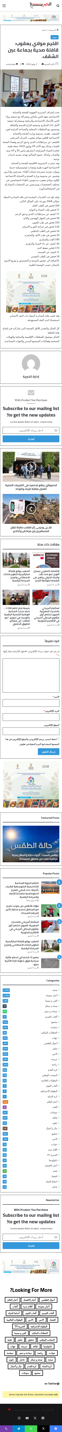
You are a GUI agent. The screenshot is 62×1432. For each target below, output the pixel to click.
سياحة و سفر (50, 1011)
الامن (54, 1054)
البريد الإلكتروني (51, 711)
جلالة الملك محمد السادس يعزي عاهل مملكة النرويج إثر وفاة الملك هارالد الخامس (31, 856)
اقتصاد (54, 1176)
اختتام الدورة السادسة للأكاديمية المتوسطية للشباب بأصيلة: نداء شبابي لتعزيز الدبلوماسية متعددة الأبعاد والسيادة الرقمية (22, 890)
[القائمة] (4, 6)
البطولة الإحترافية (49, 1091)
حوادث (54, 1144)
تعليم (55, 1048)
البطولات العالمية (49, 1080)
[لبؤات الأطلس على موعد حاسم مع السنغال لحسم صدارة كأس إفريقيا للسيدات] (50, 910)
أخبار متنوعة (51, 995)
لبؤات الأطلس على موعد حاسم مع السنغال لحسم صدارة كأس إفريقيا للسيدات (22, 909)
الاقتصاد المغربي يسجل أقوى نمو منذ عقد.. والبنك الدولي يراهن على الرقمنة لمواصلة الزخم (46, 576)
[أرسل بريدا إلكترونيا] (43, 64)
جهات (54, 1038)
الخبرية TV (52, 1155)
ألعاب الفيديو (51, 1016)
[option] (31, 844)
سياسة (54, 1027)
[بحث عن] (58, 6)
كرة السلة (52, 1096)
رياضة (54, 1064)
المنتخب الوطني (49, 1075)
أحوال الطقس (50, 1043)
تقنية (55, 1171)
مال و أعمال (51, 1128)
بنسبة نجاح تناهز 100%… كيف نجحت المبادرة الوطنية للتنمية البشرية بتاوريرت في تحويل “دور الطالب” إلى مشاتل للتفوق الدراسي (17, 616)
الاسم (56, 696)
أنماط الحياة (51, 1181)
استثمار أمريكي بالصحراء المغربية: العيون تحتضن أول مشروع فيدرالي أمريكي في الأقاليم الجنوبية (46, 614)
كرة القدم (52, 1069)
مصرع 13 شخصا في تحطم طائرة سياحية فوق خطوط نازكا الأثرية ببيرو (22, 960)
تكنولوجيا (53, 1160)
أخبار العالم (52, 1101)
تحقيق (54, 1133)
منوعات (53, 1112)
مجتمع (54, 1022)
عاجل (54, 1187)
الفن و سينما (51, 1000)
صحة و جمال (51, 1006)
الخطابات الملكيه (49, 1032)
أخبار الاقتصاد (51, 1165)
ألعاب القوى (51, 1085)
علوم (55, 1123)
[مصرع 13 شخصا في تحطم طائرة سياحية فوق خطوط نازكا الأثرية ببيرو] (50, 962)
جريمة (54, 1059)
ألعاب (54, 1107)
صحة (44, 30)
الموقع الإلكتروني (51, 725)
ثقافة (54, 1117)
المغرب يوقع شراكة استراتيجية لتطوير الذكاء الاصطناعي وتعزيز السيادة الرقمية (16, 576)
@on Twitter (52, 1383)
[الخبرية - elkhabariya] (40, 5)
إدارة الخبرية (49, 64)
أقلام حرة (52, 1149)
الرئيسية (52, 30)
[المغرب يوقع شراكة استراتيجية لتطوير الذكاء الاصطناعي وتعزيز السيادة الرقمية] (16, 560)
